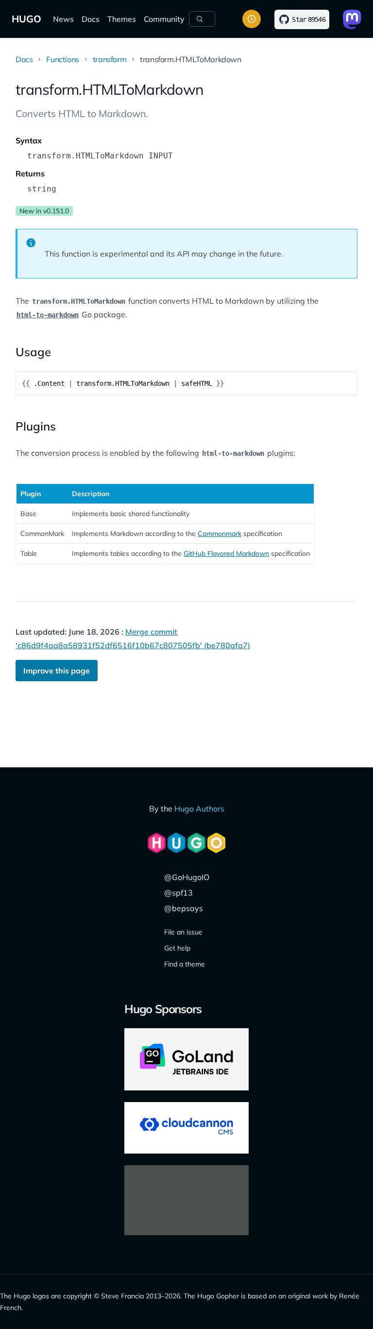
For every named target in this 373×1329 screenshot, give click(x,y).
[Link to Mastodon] (352, 19)
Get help (177, 948)
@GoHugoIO (186, 877)
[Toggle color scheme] (251, 19)
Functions (62, 59)
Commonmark (219, 533)
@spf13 (178, 893)
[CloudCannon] (186, 1128)
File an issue (183, 932)
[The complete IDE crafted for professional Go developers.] (186, 1059)
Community (164, 19)
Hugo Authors (199, 808)
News (63, 19)
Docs (91, 19)
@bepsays (183, 908)
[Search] (202, 19)
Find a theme (184, 964)
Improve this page (56, 670)
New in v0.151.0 (44, 211)
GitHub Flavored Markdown (226, 553)
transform (109, 59)
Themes (121, 19)
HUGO (26, 19)
